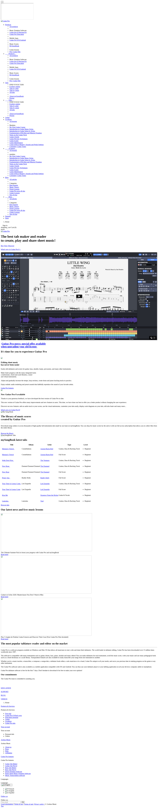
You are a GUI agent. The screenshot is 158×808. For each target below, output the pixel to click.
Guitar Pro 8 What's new (13, 715)
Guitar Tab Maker (11, 764)
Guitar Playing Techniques (18, 139)
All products (13, 27)
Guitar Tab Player (11, 766)
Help (6, 751)
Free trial (8, 713)
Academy (8, 119)
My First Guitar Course (17, 127)
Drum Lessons (14, 189)
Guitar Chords (14, 137)
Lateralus (5, 501)
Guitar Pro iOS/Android (17, 40)
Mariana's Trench (8, 449)
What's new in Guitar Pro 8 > (11, 249)
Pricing (11, 98)
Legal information (7, 804)
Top (2, 806)
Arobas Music (5, 740)
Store (7, 218)
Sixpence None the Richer (49, 495)
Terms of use (18, 804)
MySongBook (14, 46)
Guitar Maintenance (16, 143)
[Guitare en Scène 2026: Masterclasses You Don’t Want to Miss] (46, 593)
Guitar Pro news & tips (17, 191)
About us (8, 747)
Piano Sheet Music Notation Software (18, 773)
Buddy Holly (44, 478)
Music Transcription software (15, 775)
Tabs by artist (13, 88)
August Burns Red (46, 449)
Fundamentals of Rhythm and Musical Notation (25, 133)
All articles (13, 179)
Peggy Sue (6, 478)
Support (8, 216)
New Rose (6, 466)
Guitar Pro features (7, 388)
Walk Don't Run (8, 460)
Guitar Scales (13, 141)
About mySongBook (16, 96)
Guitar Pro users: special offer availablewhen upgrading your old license (23, 345)
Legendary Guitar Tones (17, 146)
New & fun (13, 195)
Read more (4, 554)
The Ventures (44, 460)
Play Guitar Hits (14, 52)
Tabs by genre (14, 90)
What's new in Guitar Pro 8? (10, 410)
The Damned (44, 466)
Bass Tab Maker (10, 768)
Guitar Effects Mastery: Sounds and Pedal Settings (26, 145)
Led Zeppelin (45, 484)
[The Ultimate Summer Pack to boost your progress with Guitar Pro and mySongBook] (46, 551)
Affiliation (8, 753)
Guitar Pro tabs (10, 723)
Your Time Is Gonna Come (11, 484)
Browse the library (7, 433)
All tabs (12, 92)
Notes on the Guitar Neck (18, 135)
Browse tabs (5, 505)
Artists (7, 117)
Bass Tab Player (10, 770)
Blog (6, 177)
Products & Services (8, 706)
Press (7, 749)
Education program (11, 717)
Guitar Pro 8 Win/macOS (18, 32)
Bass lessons (13, 185)
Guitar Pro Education (16, 34)
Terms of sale (29, 804)
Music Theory (14, 187)
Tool (42, 501)
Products (8, 25)
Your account (5, 727)
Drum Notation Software (13, 772)
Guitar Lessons (14, 193)
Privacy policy (39, 804)
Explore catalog (14, 86)
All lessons (13, 121)
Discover (11, 246)
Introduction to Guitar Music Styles (21, 129)
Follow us (4, 796)
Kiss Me (5, 495)
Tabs (6, 83)
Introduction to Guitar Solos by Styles (22, 131)
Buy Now (4, 246)
